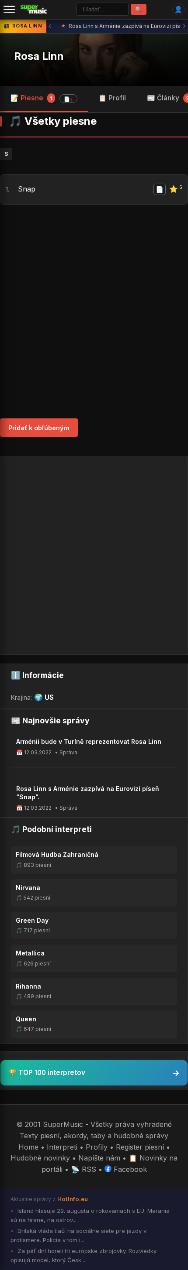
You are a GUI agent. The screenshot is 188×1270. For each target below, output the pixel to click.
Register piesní (140, 1147)
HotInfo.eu (72, 1198)
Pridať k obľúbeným (39, 427)
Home (28, 1147)
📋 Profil (112, 98)
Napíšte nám (99, 1158)
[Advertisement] (94, 311)
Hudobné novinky (40, 1158)
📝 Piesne (41, 98)
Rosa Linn (39, 56)
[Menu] (9, 9)
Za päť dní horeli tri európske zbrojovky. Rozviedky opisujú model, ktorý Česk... (83, 1255)
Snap (26, 189)
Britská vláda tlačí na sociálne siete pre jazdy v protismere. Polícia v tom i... (78, 1235)
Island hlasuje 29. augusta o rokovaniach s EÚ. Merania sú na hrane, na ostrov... (90, 1215)
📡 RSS (83, 1169)
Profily (97, 1147)
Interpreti (62, 1147)
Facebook (129, 1169)
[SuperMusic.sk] (34, 9)
